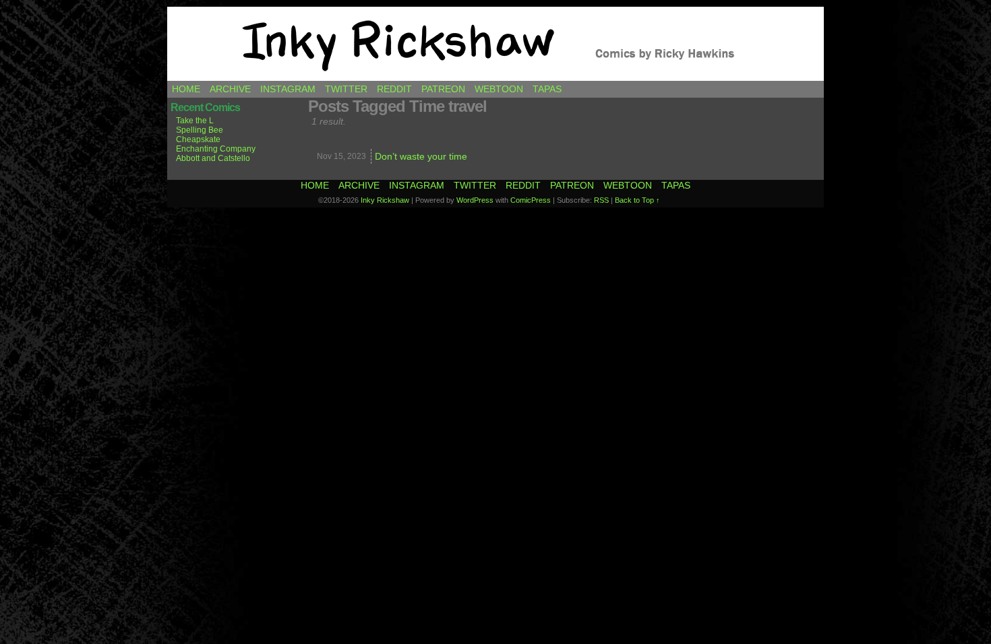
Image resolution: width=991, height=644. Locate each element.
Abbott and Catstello (213, 158)
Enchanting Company (216, 149)
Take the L (195, 120)
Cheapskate (198, 139)
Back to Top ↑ (637, 200)
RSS (601, 200)
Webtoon (499, 89)
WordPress (474, 200)
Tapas (547, 89)
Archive (230, 89)
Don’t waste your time (421, 156)
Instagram (288, 89)
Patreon (443, 89)
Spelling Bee (199, 130)
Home (186, 89)
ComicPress (530, 200)
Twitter (346, 89)
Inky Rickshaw (495, 44)
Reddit (394, 89)
